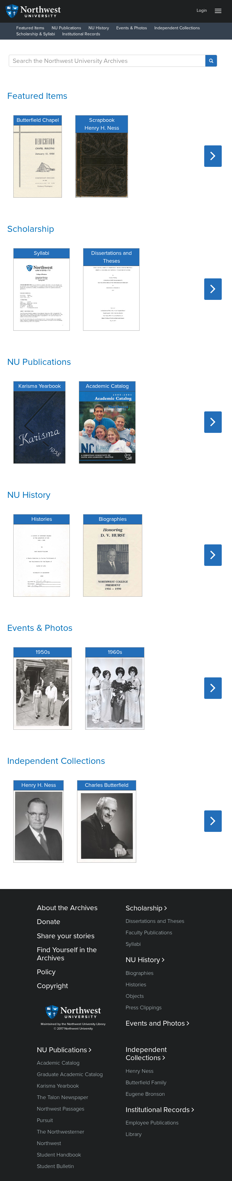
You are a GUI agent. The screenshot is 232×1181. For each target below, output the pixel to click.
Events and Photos (157, 1023)
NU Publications (66, 28)
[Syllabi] (41, 293)
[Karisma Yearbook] (39, 426)
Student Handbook (59, 1154)
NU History (99, 28)
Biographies (139, 973)
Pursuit (45, 1120)
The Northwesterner (60, 1131)
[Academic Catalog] (107, 426)
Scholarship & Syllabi (35, 34)
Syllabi (133, 944)
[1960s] (114, 692)
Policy (46, 972)
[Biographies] (112, 559)
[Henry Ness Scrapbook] (102, 160)
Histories (136, 984)
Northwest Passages (60, 1108)
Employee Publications (152, 1122)
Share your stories (66, 936)
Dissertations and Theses (155, 921)
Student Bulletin (55, 1166)
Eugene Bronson (145, 1094)
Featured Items (30, 28)
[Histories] (41, 559)
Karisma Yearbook (58, 1085)
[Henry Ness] (38, 825)
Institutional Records (81, 34)
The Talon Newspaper (62, 1097)
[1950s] (43, 692)
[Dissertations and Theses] (111, 293)
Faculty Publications (149, 932)
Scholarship (30, 229)
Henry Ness (139, 1071)
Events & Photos (131, 28)
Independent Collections (177, 28)
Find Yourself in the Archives (67, 954)
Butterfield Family (146, 1082)
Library (134, 1134)
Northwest (49, 1143)
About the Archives (67, 908)
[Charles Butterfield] (106, 825)
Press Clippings (144, 1007)
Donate (48, 921)
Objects (135, 996)
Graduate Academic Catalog (70, 1074)
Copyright (52, 985)
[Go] (211, 61)
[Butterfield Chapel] (38, 160)
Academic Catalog (58, 1062)
